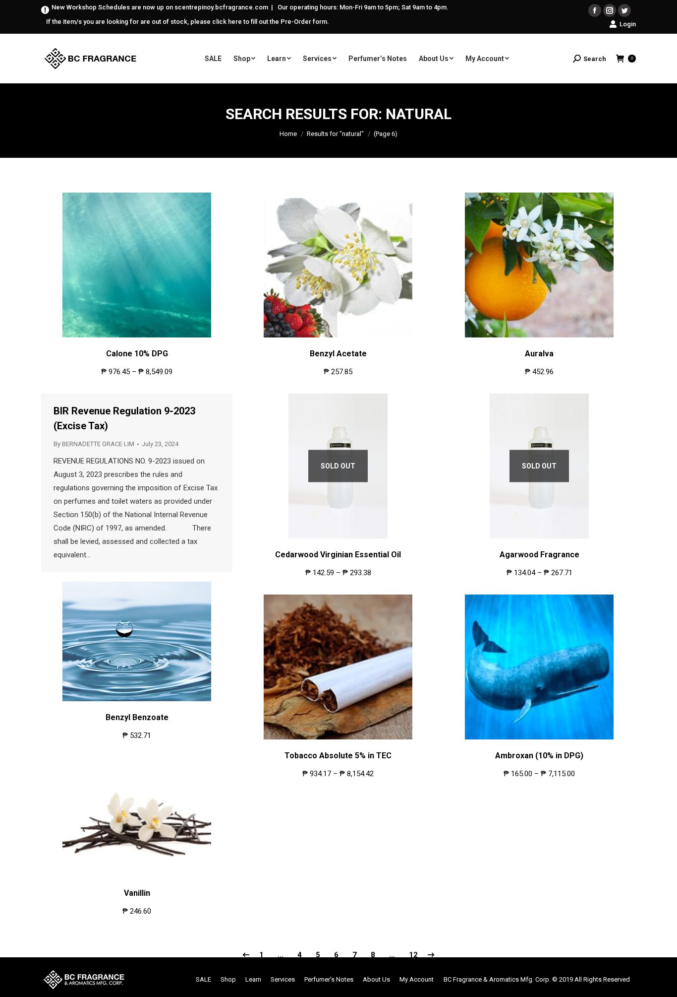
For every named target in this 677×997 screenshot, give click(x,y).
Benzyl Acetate (338, 353)
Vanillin (137, 893)
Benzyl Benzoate (137, 717)
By (94, 444)
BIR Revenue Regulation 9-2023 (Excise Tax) (124, 418)
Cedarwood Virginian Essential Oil (338, 554)
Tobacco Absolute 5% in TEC (338, 755)
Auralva (539, 353)
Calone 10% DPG (137, 353)
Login (628, 24)
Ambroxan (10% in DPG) (539, 755)
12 (413, 954)
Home (288, 133)
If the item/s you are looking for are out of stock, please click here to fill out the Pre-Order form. (187, 21)
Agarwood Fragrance (539, 554)
